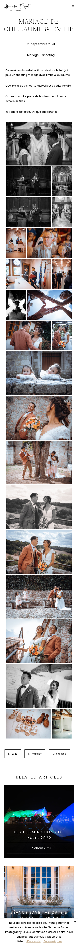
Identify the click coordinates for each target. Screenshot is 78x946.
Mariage (33, 55)
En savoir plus (53, 941)
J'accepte (33, 941)
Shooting (48, 55)
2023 (14, 753)
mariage (37, 753)
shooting (61, 753)
